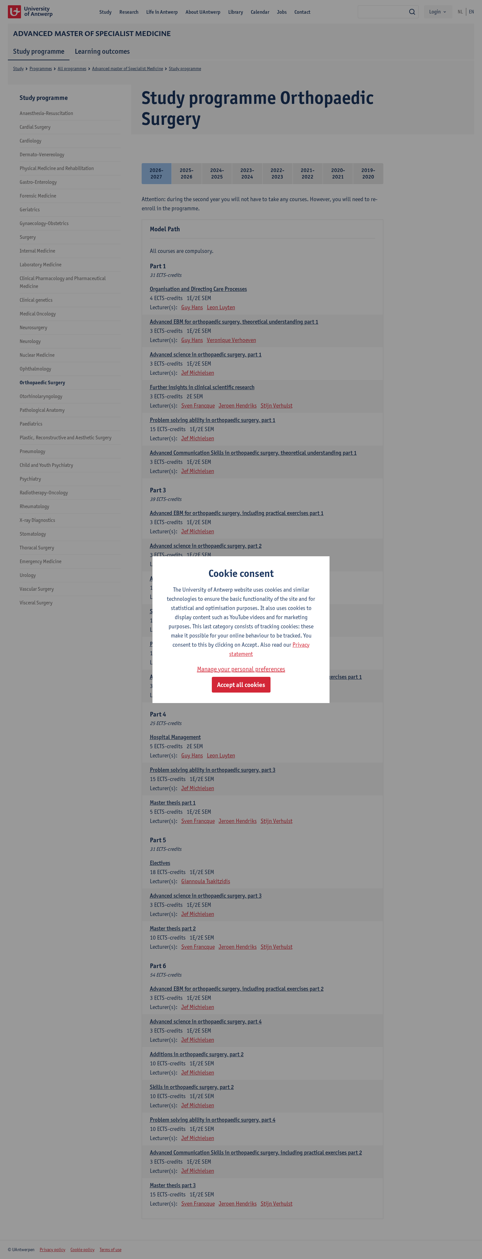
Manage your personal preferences (241, 669)
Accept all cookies (241, 685)
